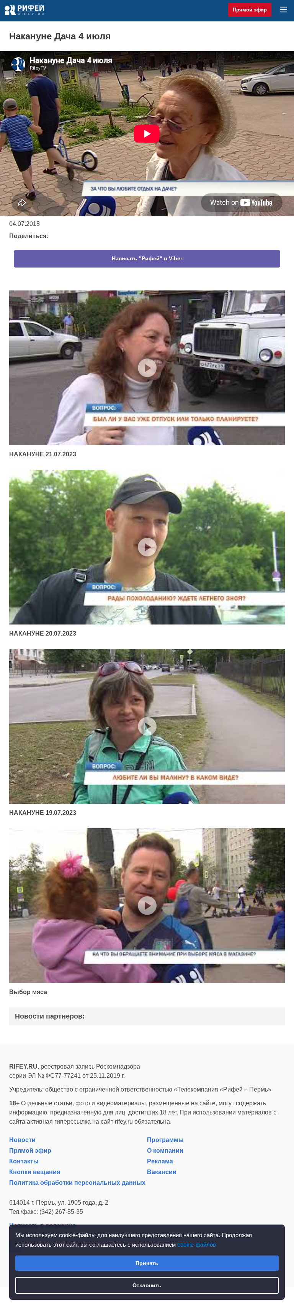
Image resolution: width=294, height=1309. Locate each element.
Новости (22, 1140)
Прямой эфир (250, 10)
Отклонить (147, 1285)
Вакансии (161, 1172)
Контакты (24, 1161)
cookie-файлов (196, 1244)
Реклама (160, 1161)
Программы (165, 1140)
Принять (147, 1263)
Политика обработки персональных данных (77, 1182)
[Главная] (24, 10)
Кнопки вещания (34, 1172)
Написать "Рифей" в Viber (147, 258)
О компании (165, 1150)
